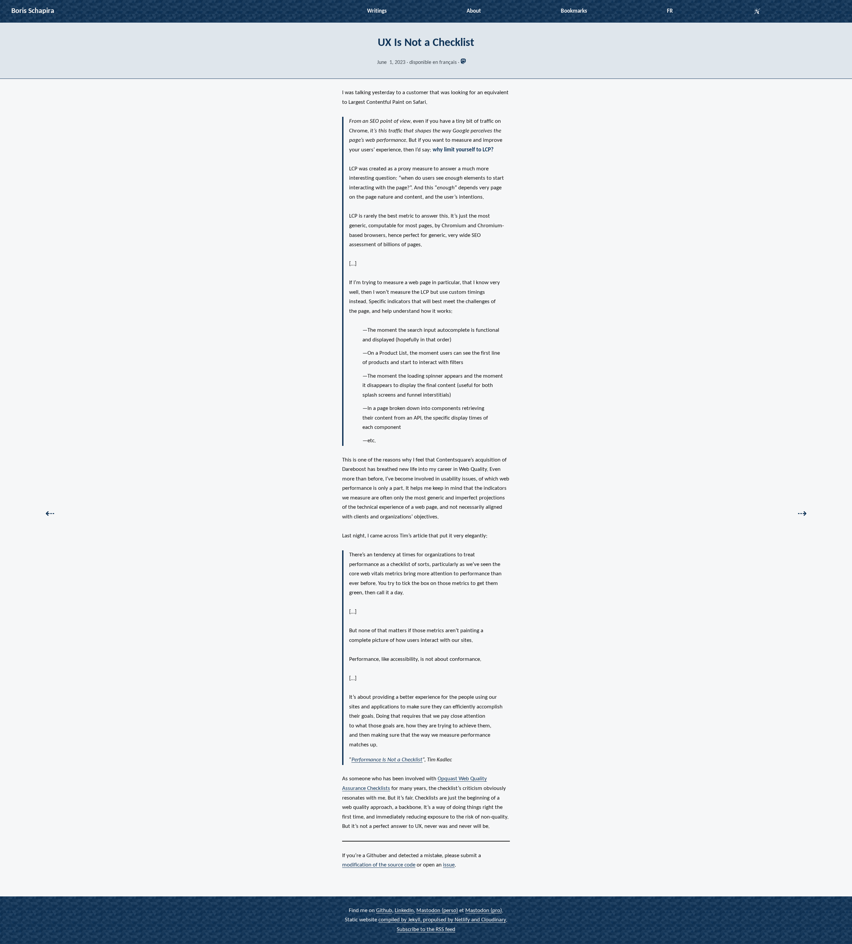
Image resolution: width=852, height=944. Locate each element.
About (474, 11)
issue (449, 865)
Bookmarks (574, 11)
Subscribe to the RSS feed (426, 929)
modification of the (378, 865)
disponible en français (433, 62)
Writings (377, 11)
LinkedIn (404, 910)
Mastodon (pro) (483, 910)
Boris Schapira (32, 11)
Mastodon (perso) (437, 910)
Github (384, 910)
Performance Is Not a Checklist (387, 760)
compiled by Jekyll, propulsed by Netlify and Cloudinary (442, 920)
